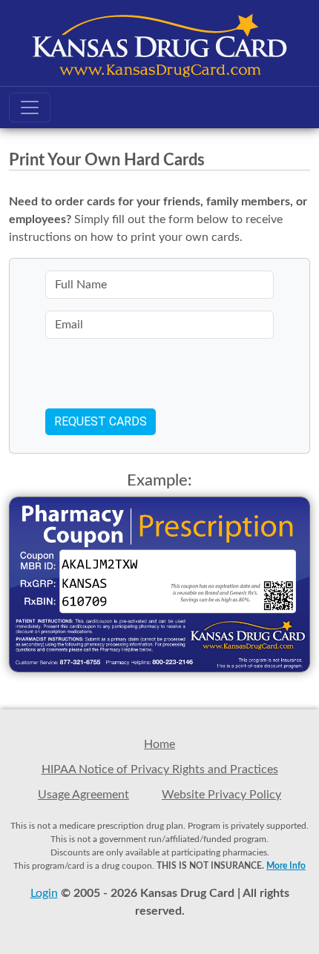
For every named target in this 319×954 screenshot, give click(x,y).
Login (44, 893)
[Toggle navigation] (29, 107)
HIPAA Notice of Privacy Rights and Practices (160, 769)
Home (159, 744)
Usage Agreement (83, 795)
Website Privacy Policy (221, 795)
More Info (286, 865)
